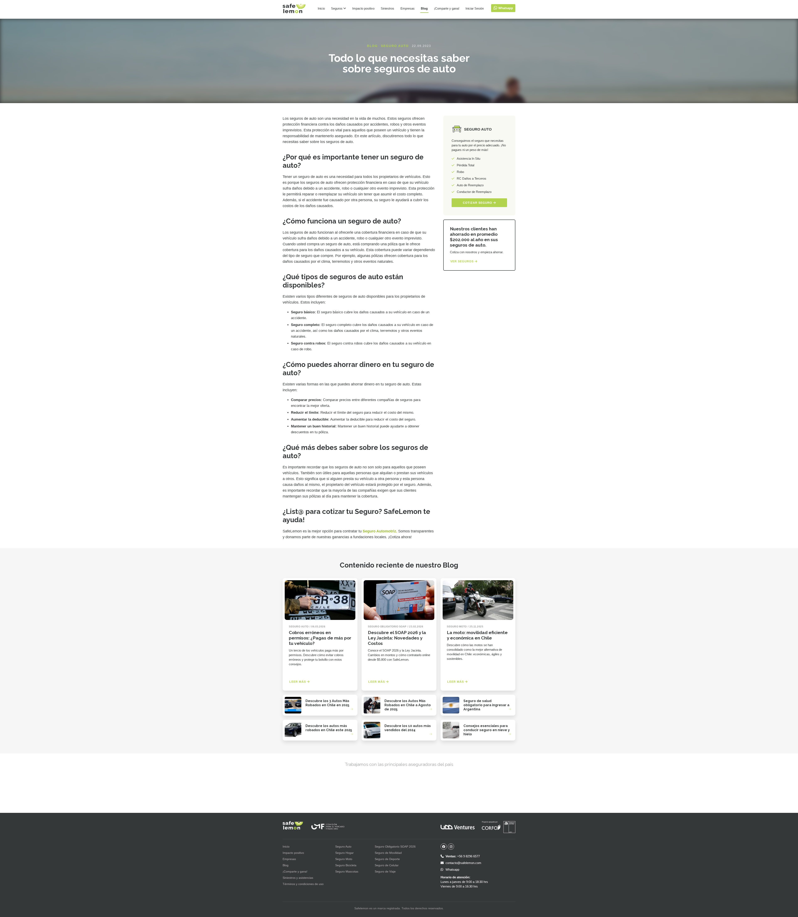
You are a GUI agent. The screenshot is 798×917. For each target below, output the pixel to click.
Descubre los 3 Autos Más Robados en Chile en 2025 (327, 703)
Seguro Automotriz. (380, 531)
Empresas (407, 8)
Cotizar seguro (478, 202)
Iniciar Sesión (475, 8)
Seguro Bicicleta (345, 865)
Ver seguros (462, 261)
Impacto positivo (363, 8)
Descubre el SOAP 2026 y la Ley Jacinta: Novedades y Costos (397, 638)
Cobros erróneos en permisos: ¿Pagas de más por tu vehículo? (320, 638)
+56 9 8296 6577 (463, 856)
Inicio (321, 8)
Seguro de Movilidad (388, 852)
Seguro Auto (395, 46)
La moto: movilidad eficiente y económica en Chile (477, 635)
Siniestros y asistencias (298, 877)
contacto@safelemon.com (463, 863)
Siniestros (387, 8)
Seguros (337, 8)
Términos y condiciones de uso (303, 884)
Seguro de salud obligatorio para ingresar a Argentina (486, 705)
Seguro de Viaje (385, 871)
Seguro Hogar (344, 852)
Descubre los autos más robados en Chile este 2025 (328, 728)
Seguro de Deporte (387, 859)
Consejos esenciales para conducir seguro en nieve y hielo (486, 730)
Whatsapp (452, 869)
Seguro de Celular (387, 865)
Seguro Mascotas (346, 871)
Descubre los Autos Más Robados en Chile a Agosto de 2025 (407, 705)
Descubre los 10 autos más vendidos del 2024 (407, 728)
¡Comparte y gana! (446, 8)
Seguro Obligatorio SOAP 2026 (395, 846)
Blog (424, 8)
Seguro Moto (343, 859)
